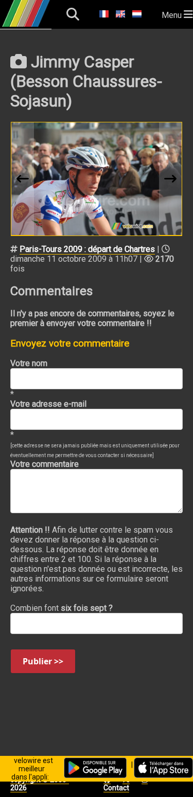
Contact (116, 788)
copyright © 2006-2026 (39, 783)
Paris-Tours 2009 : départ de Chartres (87, 249)
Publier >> (43, 661)
